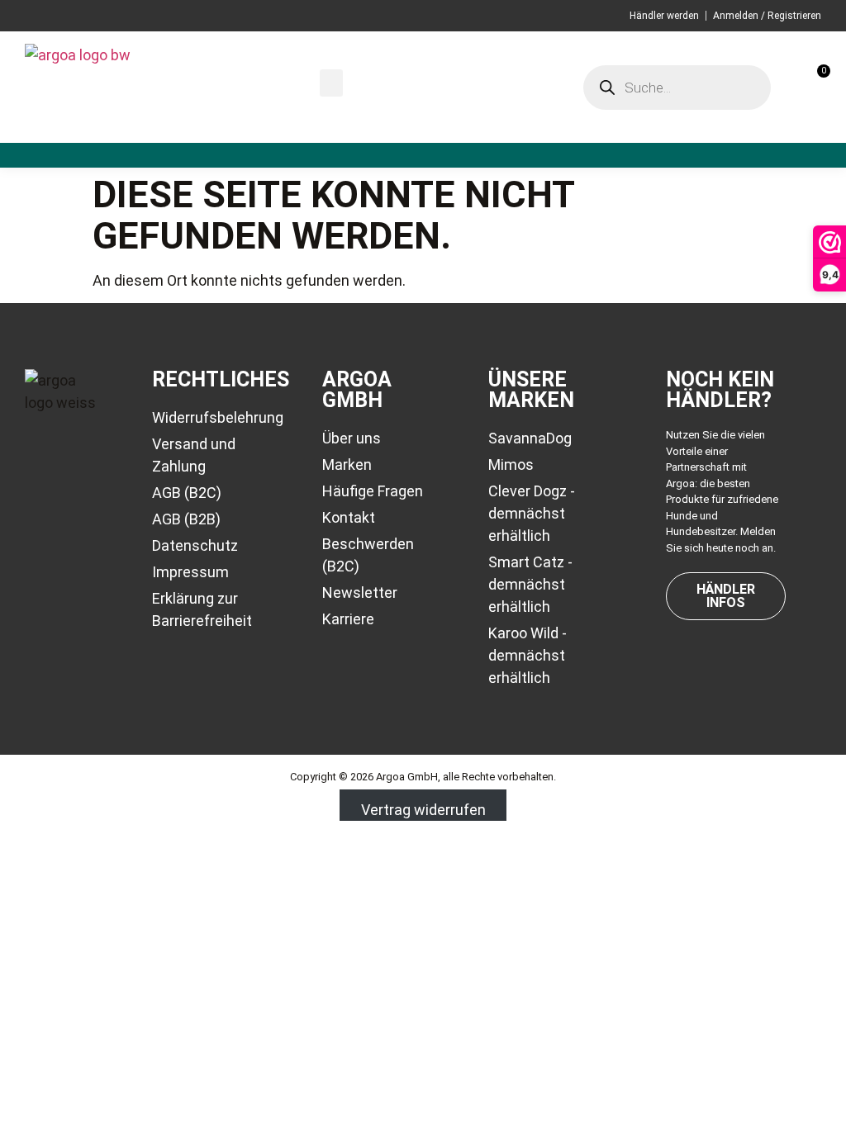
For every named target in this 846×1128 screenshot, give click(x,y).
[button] (331, 83)
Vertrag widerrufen (423, 809)
